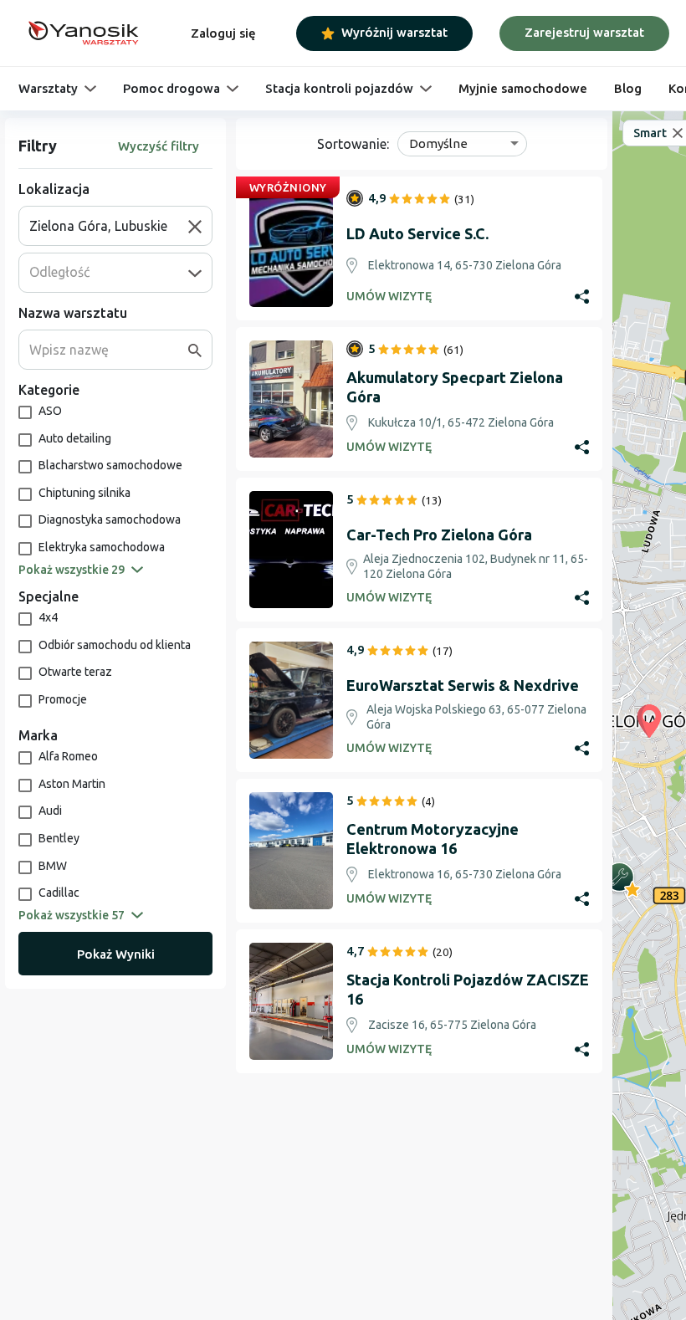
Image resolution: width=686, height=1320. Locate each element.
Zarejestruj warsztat (584, 32)
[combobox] (108, 225)
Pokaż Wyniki (116, 954)
